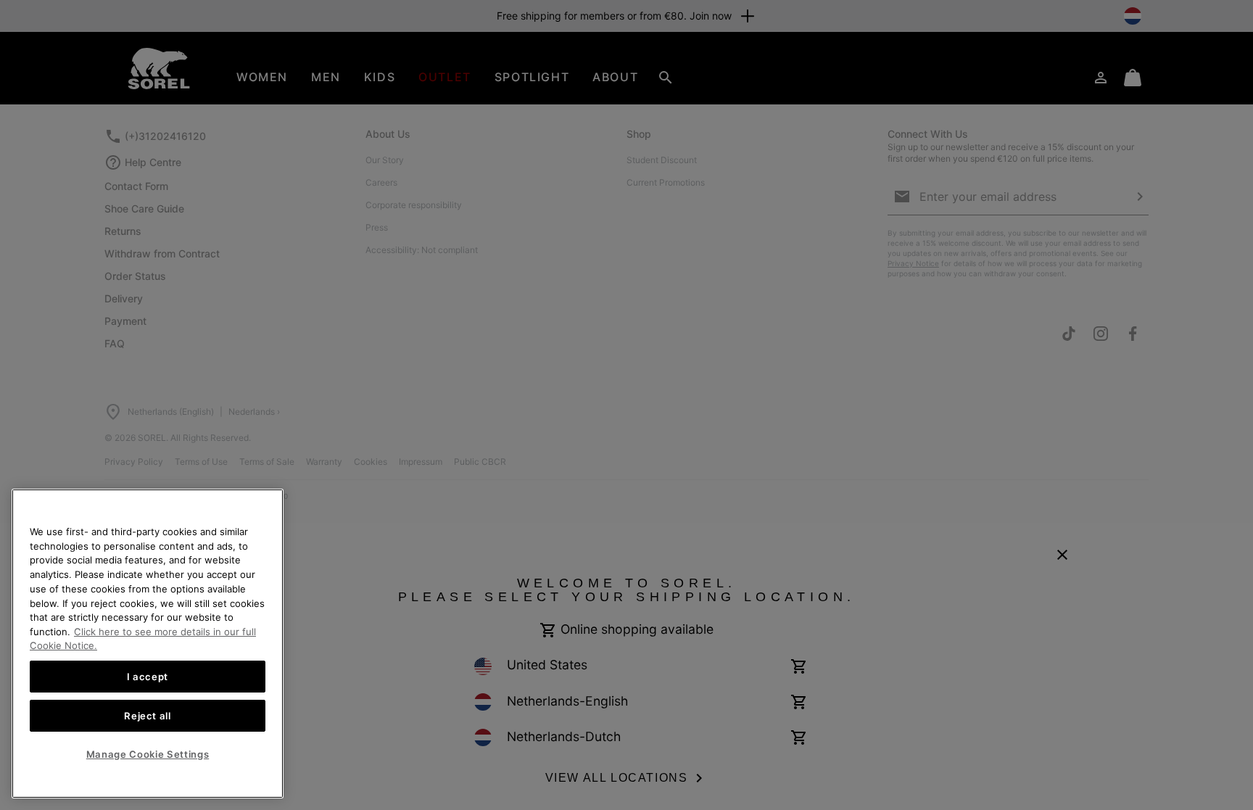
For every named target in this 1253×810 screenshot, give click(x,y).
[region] (148, 643)
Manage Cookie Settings (147, 754)
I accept (147, 676)
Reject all (147, 716)
